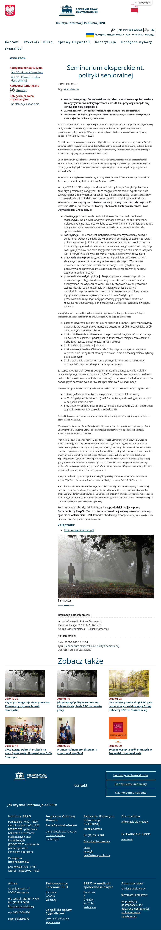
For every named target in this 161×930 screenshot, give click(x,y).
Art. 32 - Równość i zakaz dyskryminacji (25, 78)
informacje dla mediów (134, 821)
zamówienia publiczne (97, 855)
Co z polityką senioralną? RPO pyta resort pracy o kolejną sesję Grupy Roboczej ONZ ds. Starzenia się (131, 706)
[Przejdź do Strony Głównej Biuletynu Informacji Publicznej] (134, 9)
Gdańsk (50, 896)
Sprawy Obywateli (74, 42)
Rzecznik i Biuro (38, 42)
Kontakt (12, 42)
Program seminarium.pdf (79, 530)
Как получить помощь (131, 792)
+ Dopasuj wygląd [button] (142, 2)
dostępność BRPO (132, 905)
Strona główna (17, 57)
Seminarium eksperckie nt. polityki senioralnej (92, 646)
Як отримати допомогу (131, 784)
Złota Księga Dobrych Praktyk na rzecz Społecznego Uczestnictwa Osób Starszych (28, 753)
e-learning (127, 839)
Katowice (51, 892)
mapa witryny (129, 901)
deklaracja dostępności (135, 908)
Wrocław (51, 899)
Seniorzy (21, 90)
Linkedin (89, 899)
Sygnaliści (14, 48)
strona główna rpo (30, 776)
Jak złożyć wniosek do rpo (130, 775)
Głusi (146, 30)
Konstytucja (105, 42)
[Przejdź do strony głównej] (80, 10)
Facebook (89, 892)
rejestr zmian (129, 916)
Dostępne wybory (136, 42)
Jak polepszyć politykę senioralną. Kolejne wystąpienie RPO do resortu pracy (79, 706)
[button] (65, 572)
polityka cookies (130, 912)
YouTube (89, 903)
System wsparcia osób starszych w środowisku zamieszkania (130, 751)
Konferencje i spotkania (25, 104)
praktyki (88, 851)
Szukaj (112, 30)
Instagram (90, 907)
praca (87, 847)
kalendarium (71, 89)
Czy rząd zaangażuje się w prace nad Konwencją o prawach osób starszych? (27, 706)
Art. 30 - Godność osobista (27, 72)
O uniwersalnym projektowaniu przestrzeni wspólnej (77, 751)
